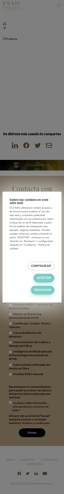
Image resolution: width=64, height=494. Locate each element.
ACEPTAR (44, 277)
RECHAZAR (42, 289)
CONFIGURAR (41, 265)
